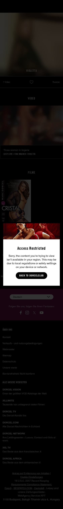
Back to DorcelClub (31, 275)
